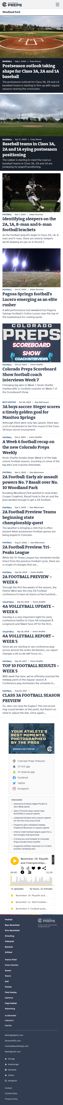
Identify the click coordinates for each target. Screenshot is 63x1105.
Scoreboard (10, 1016)
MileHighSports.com (14, 1035)
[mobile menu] (57, 4)
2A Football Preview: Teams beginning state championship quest (29, 517)
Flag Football (11, 1003)
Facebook (23, 777)
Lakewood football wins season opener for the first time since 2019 (32, 819)
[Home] (12, 4)
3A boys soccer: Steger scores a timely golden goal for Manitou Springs (31, 412)
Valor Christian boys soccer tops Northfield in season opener (29, 812)
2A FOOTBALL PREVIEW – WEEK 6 (27, 579)
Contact (8, 1088)
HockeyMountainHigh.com (17, 1046)
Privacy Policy (11, 1099)
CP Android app (26, 772)
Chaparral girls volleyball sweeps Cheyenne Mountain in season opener (31, 826)
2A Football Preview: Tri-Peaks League (26, 550)
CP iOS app (24, 766)
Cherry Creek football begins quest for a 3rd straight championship (32, 833)
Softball (8, 952)
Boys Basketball (12, 925)
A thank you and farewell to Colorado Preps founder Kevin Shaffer (31, 840)
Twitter (21, 783)
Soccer (8, 970)
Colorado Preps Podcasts (31, 761)
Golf (7, 981)
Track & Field (11, 959)
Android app (13, 1064)
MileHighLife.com (13, 1051)
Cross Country (11, 965)
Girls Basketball (12, 930)
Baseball (9, 947)
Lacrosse (9, 998)
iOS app (11, 1059)
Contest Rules (11, 1093)
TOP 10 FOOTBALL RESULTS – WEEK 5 (30, 668)
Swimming (10, 1008)
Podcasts (9, 1021)
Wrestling (9, 936)
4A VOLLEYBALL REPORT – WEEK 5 (28, 639)
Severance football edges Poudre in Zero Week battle (30, 805)
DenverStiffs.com (13, 1041)
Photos (8, 1026)
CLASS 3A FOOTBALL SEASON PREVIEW (31, 698)
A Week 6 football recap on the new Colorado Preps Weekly (28, 447)
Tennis (8, 976)
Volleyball (9, 941)
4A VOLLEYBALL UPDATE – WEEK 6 (28, 609)
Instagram (23, 788)
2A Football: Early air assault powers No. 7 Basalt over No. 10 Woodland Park (30, 482)
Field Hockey (11, 992)
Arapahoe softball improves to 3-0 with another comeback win (33, 847)
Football (8, 919)
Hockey (8, 987)
